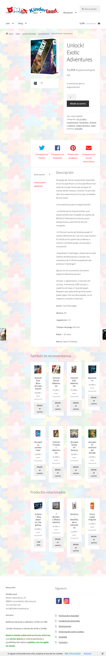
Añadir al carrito (78, 103)
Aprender (50, 12)
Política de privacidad (69, 615)
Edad (21, 12)
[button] (55, 42)
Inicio (8, 12)
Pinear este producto (73, 156)
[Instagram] (66, 601)
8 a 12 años (81, 119)
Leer (8, 23)
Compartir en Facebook (57, 156)
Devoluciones (65, 626)
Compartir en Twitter (41, 156)
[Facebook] (59, 601)
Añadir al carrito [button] (40, 408)
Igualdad (63, 636)
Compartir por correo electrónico (89, 158)
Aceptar (87, 653)
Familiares (83, 122)
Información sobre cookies (71, 631)
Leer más (38, 543)
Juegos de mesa (29, 33)
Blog (20, 23)
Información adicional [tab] (40, 184)
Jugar (35, 12)
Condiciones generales (69, 620)
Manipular (68, 12)
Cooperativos (43, 33)
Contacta (63, 642)
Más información (73, 653)
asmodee (78, 128)
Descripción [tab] (39, 174)
